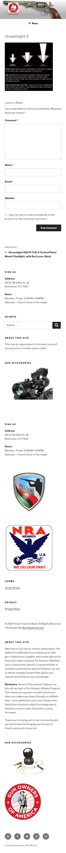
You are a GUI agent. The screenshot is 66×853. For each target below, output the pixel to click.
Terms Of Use (12, 587)
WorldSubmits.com (33, 627)
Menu (35, 23)
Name (9, 165)
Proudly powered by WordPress (21, 845)
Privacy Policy (12, 608)
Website (10, 198)
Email (9, 181)
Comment (11, 120)
